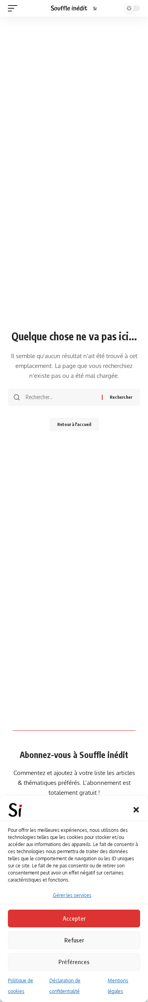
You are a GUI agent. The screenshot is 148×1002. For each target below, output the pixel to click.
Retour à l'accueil (74, 424)
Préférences (74, 961)
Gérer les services (72, 895)
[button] (136, 810)
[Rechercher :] (61, 397)
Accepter (74, 918)
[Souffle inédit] (74, 8)
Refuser (74, 940)
